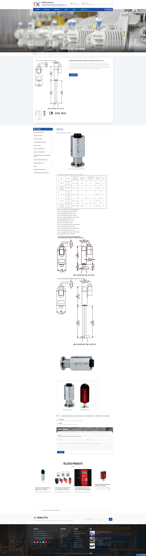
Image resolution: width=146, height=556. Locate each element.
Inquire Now (73, 74)
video (74, 9)
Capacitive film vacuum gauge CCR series (82, 488)
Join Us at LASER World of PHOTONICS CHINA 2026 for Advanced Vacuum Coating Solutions (104, 532)
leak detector (77, 536)
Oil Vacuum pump (38, 135)
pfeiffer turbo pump (78, 544)
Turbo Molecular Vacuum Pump (41, 172)
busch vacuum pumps (79, 540)
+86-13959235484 (43, 533)
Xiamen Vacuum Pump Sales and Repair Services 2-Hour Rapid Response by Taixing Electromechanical (104, 539)
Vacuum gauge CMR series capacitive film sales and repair (102, 488)
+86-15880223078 (76, 4)
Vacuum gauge (37, 145)
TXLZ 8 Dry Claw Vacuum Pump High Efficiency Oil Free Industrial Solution (103, 544)
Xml (64, 553)
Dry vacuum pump (38, 138)
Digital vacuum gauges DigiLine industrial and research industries (42, 485)
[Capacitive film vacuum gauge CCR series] (82, 477)
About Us (46, 9)
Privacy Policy (60, 553)
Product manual (63, 545)
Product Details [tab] (59, 129)
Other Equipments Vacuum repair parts (42, 156)
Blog (61, 543)
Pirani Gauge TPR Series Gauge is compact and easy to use (69, 436)
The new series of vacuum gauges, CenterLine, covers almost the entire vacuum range (62, 483)
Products (57, 9)
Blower (35, 166)
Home (37, 9)
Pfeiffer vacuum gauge (42, 53)
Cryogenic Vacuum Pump (40, 169)
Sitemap (56, 553)
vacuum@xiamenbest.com (90, 4)
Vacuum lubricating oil (39, 152)
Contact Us (84, 9)
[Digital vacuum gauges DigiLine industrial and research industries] (43, 476)
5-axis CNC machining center (40, 159)
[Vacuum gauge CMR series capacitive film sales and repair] (102, 477)
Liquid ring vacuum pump (40, 142)
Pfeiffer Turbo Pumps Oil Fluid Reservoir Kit (80, 534)
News (66, 9)
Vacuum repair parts (39, 163)
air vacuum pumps (78, 542)
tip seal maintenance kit (79, 546)
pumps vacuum (78, 538)
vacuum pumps (78, 531)
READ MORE (98, 535)
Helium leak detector (39, 132)
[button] (110, 489)
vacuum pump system (39, 148)
